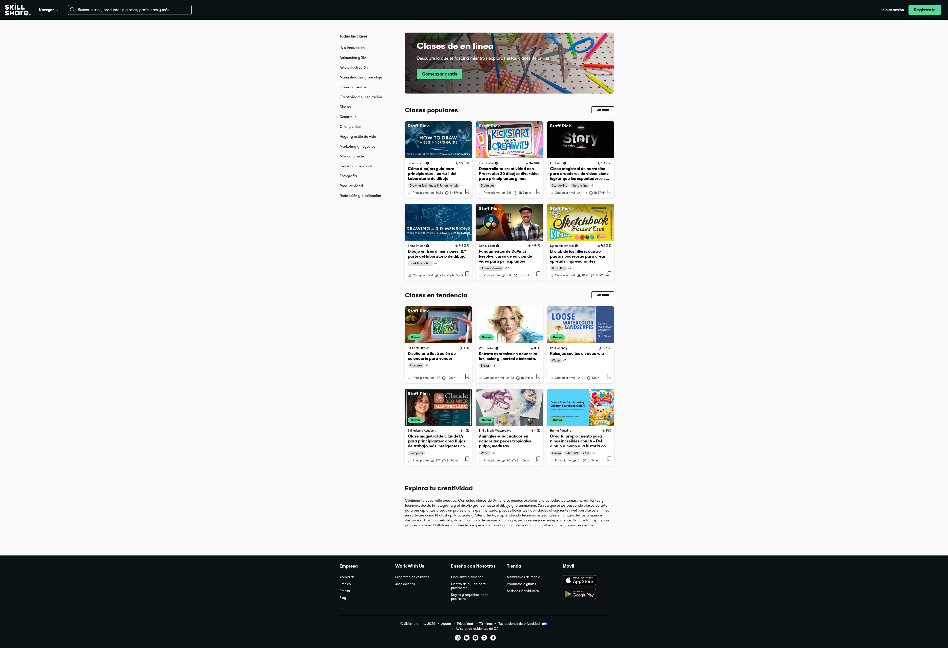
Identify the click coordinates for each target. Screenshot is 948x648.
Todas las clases (353, 36)
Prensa (344, 591)
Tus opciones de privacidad (519, 624)
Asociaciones (405, 584)
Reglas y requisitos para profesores (469, 597)
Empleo (345, 584)
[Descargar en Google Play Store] (586, 594)
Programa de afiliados (412, 577)
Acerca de (347, 577)
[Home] (18, 10)
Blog (342, 598)
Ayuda (446, 624)
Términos (486, 624)
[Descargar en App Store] (586, 580)
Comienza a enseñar (467, 577)
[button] (57, 9)
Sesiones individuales (523, 591)
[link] (438, 159)
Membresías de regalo (523, 577)
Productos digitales (521, 584)
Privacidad (465, 624)
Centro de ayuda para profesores (468, 586)
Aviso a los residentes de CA (477, 628)
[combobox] (130, 10)
